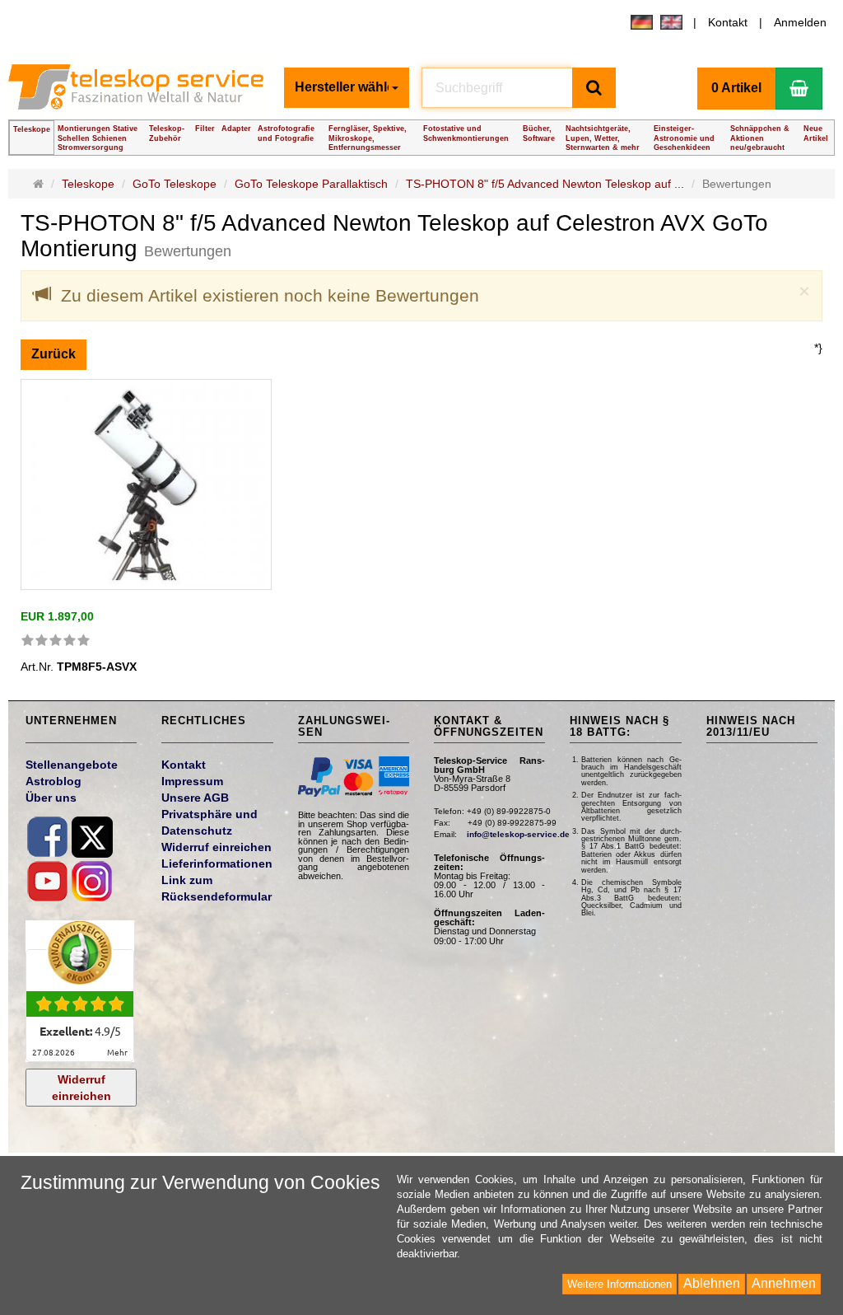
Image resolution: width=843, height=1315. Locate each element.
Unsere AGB (195, 797)
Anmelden (800, 22)
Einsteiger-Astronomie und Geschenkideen (684, 137)
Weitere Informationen (619, 1284)
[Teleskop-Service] (139, 92)
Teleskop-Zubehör (166, 133)
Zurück (53, 354)
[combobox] (346, 88)
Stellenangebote (72, 764)
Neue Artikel (815, 133)
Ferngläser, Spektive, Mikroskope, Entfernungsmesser (367, 137)
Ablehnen (711, 1283)
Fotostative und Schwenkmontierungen (466, 133)
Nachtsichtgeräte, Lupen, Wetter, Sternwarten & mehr (603, 137)
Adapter (236, 128)
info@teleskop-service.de (518, 834)
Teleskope (31, 129)
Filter (205, 128)
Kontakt (728, 22)
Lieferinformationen (216, 863)
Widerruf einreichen (81, 1087)
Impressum (192, 781)
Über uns (51, 797)
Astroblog (54, 781)
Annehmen (784, 1283)
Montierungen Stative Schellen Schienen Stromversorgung (97, 137)
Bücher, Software (539, 133)
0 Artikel (736, 88)
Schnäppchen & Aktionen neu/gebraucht (759, 137)
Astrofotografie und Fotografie (286, 133)
